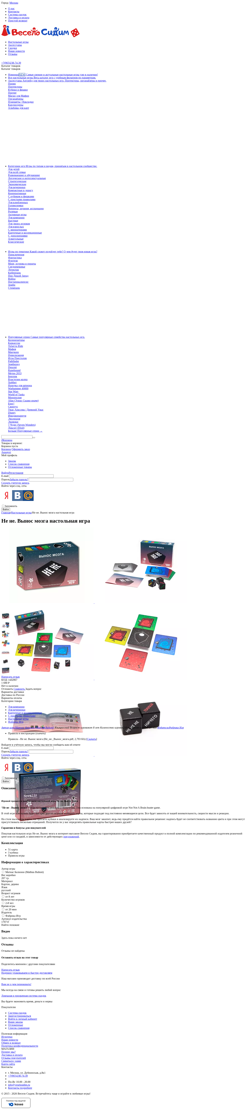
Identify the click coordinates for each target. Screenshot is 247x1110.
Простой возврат (17, 20)
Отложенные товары (20, 467)
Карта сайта (8, 1064)
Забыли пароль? (19, 479)
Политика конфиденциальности (19, 1045)
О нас (11, 8)
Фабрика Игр (15, 721)
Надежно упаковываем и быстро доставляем (26, 972)
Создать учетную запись (15, 482)
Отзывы (12, 54)
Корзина (6, 449)
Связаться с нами (11, 1061)
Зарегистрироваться (19, 1015)
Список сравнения (18, 464)
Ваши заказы (15, 1022)
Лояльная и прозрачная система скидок (23, 995)
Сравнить (19, 688)
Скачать (91, 739)
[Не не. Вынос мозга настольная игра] (47, 602)
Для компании (16, 706)
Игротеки (6, 1036)
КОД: (4, 679)
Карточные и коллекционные (25, 712)
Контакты (13, 11)
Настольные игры (18, 42)
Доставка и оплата (18, 17)
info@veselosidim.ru (19, 1084)
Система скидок (17, 14)
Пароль (5, 479)
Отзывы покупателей (13, 1058)
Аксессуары (15, 45)
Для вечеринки (16, 709)
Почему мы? (8, 1051)
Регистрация (16, 472)
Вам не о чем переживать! (16, 984)
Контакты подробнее (20, 1087)
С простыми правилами (21, 715)
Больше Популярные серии (25, 430)
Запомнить (11, 506)
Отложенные (15, 1025)
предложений (71, 836)
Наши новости (16, 51)
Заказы (12, 461)
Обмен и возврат (11, 1042)
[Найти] (33, 437)
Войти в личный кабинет (22, 1018)
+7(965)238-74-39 (18, 1075)
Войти (5, 472)
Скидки (12, 48)
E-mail (4, 476)
